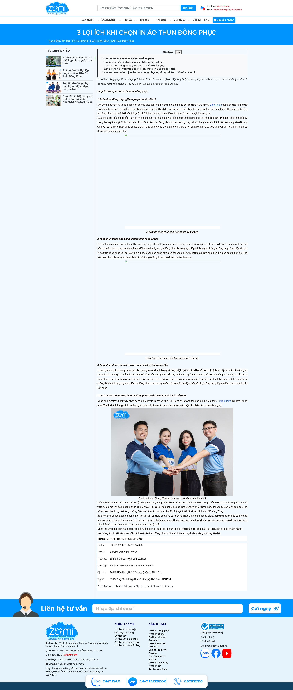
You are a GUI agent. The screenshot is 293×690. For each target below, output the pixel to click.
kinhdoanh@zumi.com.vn (228, 9)
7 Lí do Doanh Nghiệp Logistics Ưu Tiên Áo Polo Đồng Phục (76, 73)
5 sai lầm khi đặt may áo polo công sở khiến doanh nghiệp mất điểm (77, 99)
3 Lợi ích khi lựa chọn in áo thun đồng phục (128, 58)
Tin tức (127, 19)
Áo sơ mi (153, 640)
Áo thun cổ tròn (157, 637)
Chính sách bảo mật (125, 629)
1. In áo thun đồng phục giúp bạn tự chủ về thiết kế (133, 61)
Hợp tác (144, 19)
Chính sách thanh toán (126, 642)
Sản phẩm (88, 19)
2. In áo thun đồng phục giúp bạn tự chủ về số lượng (134, 65)
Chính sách (120, 635)
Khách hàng (108, 19)
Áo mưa (153, 653)
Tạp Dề (152, 659)
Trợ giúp (161, 19)
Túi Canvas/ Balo (158, 669)
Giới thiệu (180, 19)
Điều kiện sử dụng (124, 632)
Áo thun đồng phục (159, 630)
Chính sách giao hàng (126, 639)
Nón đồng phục (157, 656)
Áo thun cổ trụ (156, 633)
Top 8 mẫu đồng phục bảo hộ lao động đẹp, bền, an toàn (76, 86)
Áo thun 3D (155, 665)
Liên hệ (197, 19)
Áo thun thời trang (158, 662)
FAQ (207, 19)
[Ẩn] (178, 52)
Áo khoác (154, 646)
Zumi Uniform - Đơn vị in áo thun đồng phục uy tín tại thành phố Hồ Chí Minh (149, 72)
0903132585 (222, 6)
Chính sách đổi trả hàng (127, 645)
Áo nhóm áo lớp (157, 643)
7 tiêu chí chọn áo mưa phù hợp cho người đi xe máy (77, 60)
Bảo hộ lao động (158, 649)
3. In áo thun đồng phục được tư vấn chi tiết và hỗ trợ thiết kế (139, 68)
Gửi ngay (261, 608)
